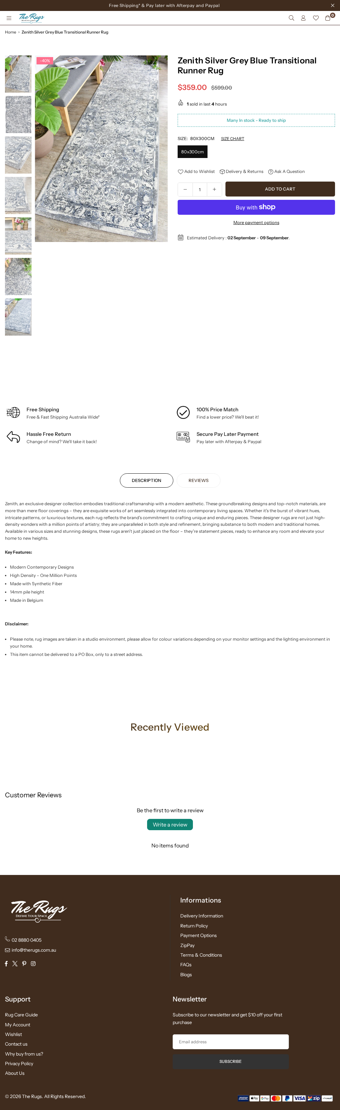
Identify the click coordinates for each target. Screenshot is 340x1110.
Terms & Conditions (201, 955)
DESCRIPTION (146, 480)
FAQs (186, 965)
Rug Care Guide (21, 1015)
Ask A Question (289, 171)
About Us (15, 1073)
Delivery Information (201, 916)
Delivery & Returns (244, 171)
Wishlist (13, 1034)
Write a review (170, 824)
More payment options (256, 222)
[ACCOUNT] (303, 18)
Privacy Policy (19, 1064)
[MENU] (9, 18)
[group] (101, 148)
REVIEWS (199, 480)
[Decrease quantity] (185, 189)
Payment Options (198, 935)
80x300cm (192, 151)
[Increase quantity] (214, 189)
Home (10, 32)
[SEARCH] (292, 18)
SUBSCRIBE (230, 1061)
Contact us (16, 1044)
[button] (160, 223)
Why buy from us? (24, 1054)
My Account (17, 1025)
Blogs (186, 975)
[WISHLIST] (315, 18)
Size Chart (232, 138)
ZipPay (187, 945)
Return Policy (194, 926)
